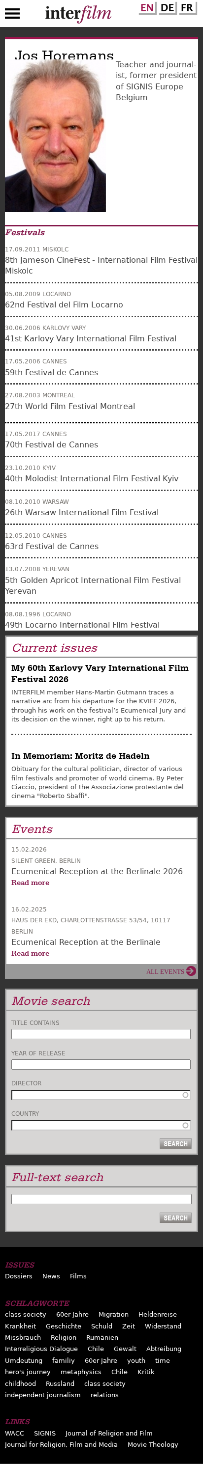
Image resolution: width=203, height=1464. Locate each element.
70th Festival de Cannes (51, 444)
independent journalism (43, 1395)
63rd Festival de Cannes (52, 546)
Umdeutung (23, 1360)
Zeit (128, 1326)
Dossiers (19, 1276)
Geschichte (63, 1326)
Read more (30, 882)
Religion (63, 1337)
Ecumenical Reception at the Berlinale (86, 942)
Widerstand (163, 1326)
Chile (96, 1349)
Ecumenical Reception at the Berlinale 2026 (97, 871)
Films (78, 1276)
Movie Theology (153, 1444)
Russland (60, 1383)
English (146, 6)
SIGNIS (45, 1433)
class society (25, 1314)
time (162, 1360)
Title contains (35, 1023)
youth (136, 1360)
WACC (14, 1433)
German (166, 6)
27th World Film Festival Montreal (70, 406)
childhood (20, 1383)
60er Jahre (72, 1314)
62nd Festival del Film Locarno (64, 304)
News (51, 1276)
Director (26, 1083)
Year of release (38, 1053)
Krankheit (20, 1326)
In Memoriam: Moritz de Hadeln (80, 756)
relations (105, 1395)
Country (25, 1113)
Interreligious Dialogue (41, 1349)
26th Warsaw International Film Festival (82, 512)
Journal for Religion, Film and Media (61, 1444)
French (187, 6)
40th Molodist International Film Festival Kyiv (91, 478)
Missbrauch (23, 1337)
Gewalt (125, 1349)
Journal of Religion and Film (109, 1433)
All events (165, 971)
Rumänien (102, 1337)
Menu (12, 15)
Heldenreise (157, 1314)
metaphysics (81, 1372)
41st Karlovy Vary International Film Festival (90, 338)
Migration (114, 1314)
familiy (63, 1360)
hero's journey (28, 1372)
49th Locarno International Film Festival (82, 625)
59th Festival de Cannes (51, 372)
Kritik (146, 1372)
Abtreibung (163, 1349)
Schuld (101, 1326)
